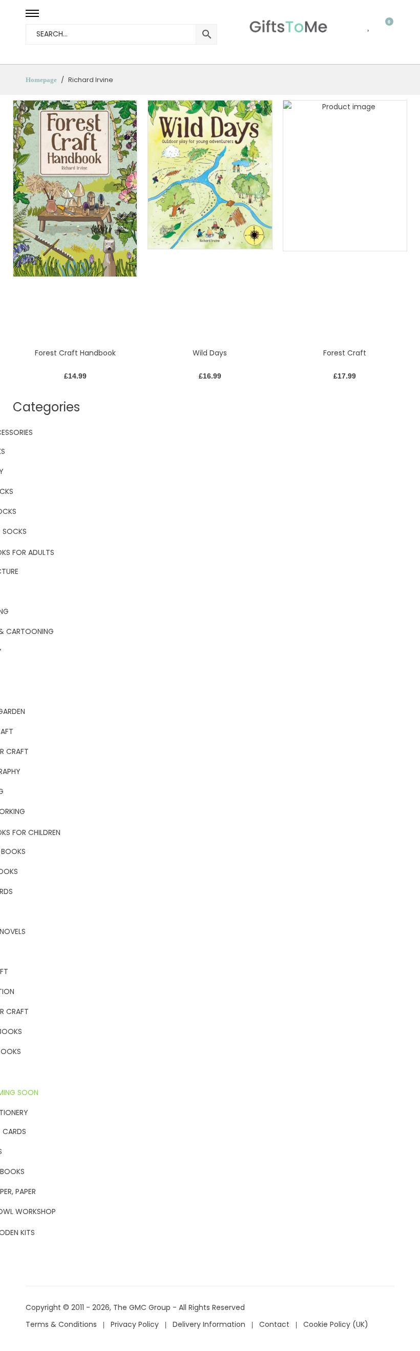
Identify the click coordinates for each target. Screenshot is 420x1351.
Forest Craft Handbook (75, 353)
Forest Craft (344, 353)
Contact (274, 1324)
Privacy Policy (135, 1324)
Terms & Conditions (61, 1324)
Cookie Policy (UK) (335, 1324)
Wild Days (210, 353)
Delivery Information (209, 1324)
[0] (383, 26)
